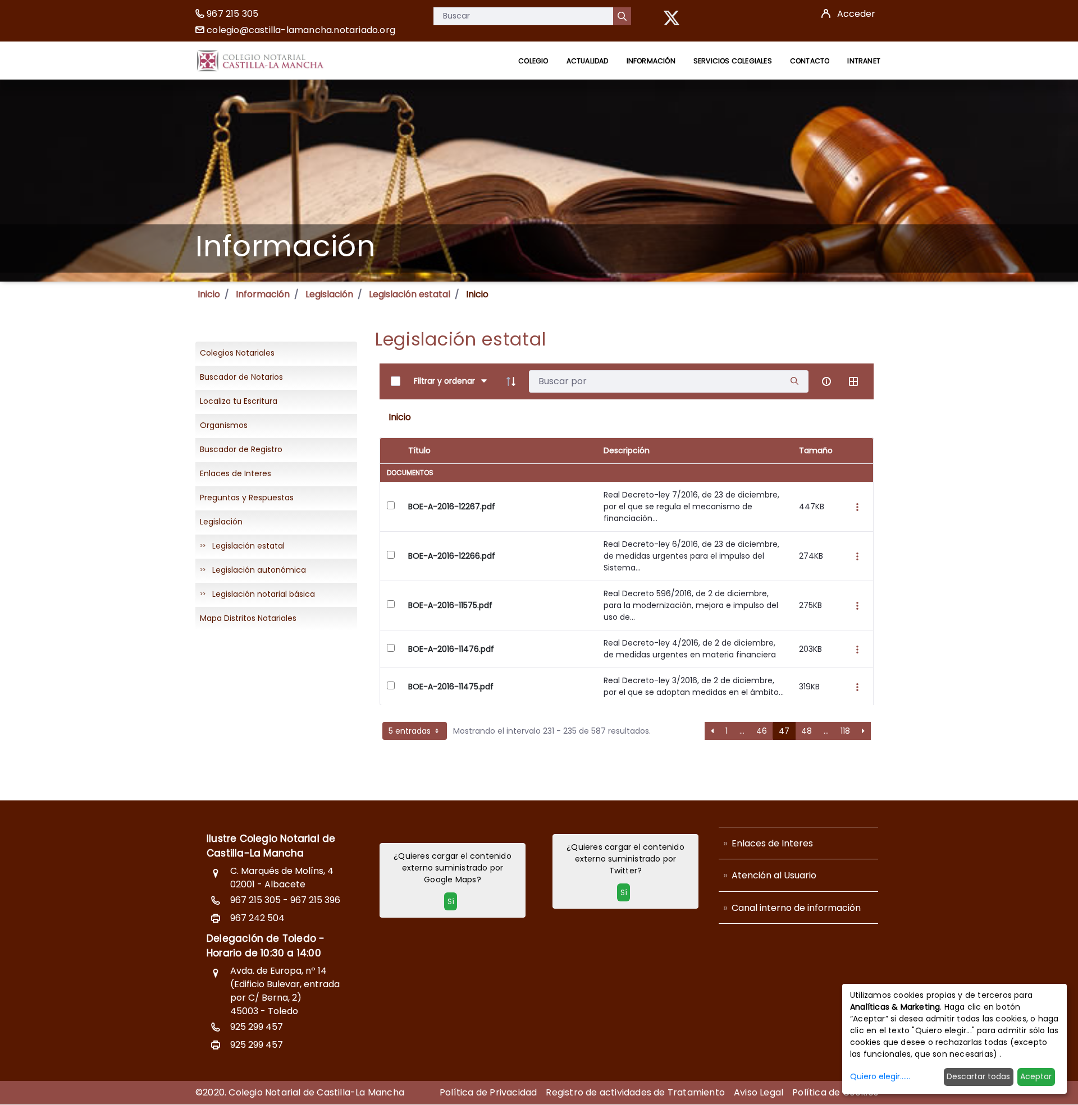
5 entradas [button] (411, 730)
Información (263, 294)
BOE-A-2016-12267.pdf (451, 506)
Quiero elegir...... (880, 1076)
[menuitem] (533, 60)
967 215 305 (232, 13)
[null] (622, 16)
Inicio (209, 294)
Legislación (329, 294)
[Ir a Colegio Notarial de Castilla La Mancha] (260, 60)
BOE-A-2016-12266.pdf (451, 555)
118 (845, 730)
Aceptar (1036, 1076)
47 (784, 730)
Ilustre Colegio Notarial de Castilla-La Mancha (271, 846)
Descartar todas (978, 1076)
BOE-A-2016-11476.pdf (451, 649)
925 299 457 (256, 1026)
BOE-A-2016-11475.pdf (451, 686)
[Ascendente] (511, 381)
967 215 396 (315, 900)
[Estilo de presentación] (853, 381)
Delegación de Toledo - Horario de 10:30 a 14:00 (266, 946)
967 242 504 (257, 917)
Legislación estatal (409, 294)
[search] (794, 381)
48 (806, 730)
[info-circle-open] (826, 381)
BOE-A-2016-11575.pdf (450, 605)
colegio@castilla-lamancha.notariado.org (301, 30)
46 (761, 730)
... (741, 730)
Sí (450, 901)
